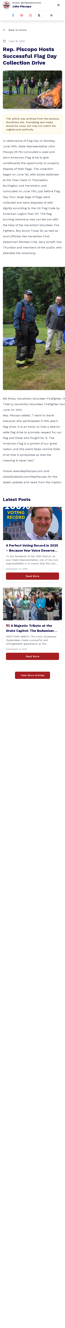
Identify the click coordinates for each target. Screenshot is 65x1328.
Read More (32, 576)
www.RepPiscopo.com (28, 471)
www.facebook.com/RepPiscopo (25, 476)
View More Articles (32, 675)
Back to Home (18, 29)
